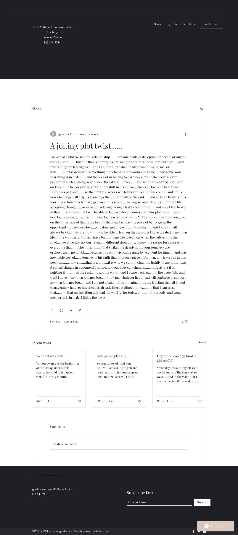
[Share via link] (79, 310)
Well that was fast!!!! (51, 356)
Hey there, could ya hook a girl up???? (176, 358)
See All (202, 342)
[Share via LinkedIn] (70, 310)
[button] (201, 108)
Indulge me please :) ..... (114, 356)
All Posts (36, 108)
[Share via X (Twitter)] (61, 310)
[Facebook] (193, 531)
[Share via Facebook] (52, 310)
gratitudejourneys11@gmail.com (52, 489)
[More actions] (185, 134)
